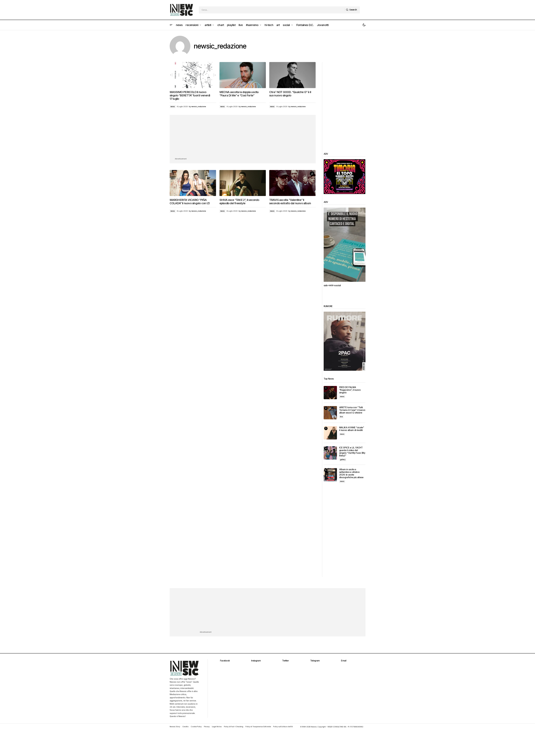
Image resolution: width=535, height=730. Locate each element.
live (341, 417)
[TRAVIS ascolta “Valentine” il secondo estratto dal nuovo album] (292, 183)
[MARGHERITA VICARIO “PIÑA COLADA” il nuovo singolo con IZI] (193, 183)
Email (343, 660)
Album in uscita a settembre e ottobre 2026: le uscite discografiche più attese (351, 473)
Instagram (256, 660)
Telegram (315, 660)
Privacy (207, 726)
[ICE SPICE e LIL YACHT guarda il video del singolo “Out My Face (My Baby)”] (330, 453)
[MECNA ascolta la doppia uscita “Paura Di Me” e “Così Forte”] (242, 75)
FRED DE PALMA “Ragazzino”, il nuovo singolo (350, 390)
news (173, 106)
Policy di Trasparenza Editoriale (258, 726)
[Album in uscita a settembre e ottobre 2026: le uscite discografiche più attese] (330, 474)
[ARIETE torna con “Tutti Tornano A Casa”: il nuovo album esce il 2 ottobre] (330, 412)
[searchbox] (272, 10)
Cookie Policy (196, 726)
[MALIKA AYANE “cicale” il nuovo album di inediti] (330, 432)
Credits (185, 726)
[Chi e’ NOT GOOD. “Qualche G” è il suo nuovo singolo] (292, 75)
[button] (171, 25)
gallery (342, 459)
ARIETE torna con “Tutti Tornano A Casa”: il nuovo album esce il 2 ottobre (352, 410)
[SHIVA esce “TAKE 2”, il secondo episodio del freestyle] (242, 183)
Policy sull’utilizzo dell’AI (283, 726)
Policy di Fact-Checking (233, 726)
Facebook (225, 660)
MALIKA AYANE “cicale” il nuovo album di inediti (351, 428)
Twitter (285, 660)
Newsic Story (175, 726)
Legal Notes (217, 726)
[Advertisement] (243, 137)
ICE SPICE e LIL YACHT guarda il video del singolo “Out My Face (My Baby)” (352, 451)
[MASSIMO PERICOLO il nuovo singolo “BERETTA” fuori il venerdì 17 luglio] (193, 75)
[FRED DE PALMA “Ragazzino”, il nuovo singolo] (330, 392)
